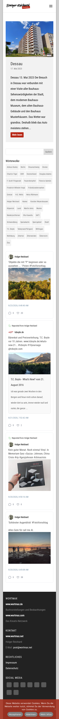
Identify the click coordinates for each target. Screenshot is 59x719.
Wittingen (39, 229)
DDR (22, 174)
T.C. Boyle (10, 229)
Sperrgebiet (37, 222)
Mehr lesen (17, 134)
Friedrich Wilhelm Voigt (16, 188)
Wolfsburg (11, 236)
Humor (24, 201)
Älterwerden (31, 236)
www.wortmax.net (14, 636)
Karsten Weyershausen (39, 201)
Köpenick (10, 208)
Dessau (16, 63)
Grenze (9, 195)
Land (19, 208)
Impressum (11, 662)
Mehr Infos (46, 714)
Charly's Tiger (12, 174)
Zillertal (21, 236)
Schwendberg (12, 222)
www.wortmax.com (15, 615)
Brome (45, 167)
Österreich (43, 236)
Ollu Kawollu (28, 215)
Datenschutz (12, 668)
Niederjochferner (13, 215)
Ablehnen (31, 714)
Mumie (39, 208)
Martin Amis (28, 208)
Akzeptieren (15, 714)
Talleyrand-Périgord (25, 229)
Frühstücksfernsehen (36, 188)
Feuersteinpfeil (30, 181)
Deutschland (31, 174)
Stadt (47, 222)
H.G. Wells (19, 195)
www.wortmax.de (14, 604)
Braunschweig (33, 167)
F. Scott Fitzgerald (14, 181)
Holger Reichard (13, 201)
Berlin (23, 167)
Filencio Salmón (45, 181)
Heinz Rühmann (32, 195)
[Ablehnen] (55, 709)
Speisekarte (24, 222)
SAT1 (38, 215)
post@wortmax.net (22, 647)
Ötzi (8, 243)
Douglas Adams (45, 174)
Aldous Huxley (12, 167)
